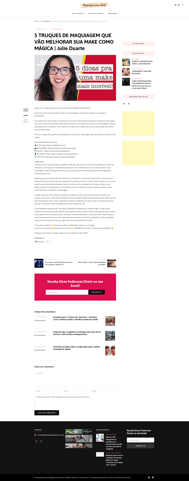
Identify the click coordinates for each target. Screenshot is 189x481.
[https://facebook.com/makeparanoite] (124, 104)
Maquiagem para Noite (56, 477)
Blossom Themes (107, 477)
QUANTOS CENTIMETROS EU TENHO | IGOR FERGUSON (142, 62)
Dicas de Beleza (78, 13)
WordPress (127, 477)
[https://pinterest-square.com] (129, 104)
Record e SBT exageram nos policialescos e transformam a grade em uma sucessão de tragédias (114, 443)
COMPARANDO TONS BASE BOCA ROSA (141, 72)
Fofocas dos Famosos (96, 13)
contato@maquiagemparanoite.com (50, 435)
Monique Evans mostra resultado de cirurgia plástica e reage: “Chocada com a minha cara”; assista (114, 460)
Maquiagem (112, 13)
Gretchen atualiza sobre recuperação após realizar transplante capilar (76, 347)
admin (26, 115)
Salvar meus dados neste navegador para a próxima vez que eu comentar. (63, 397)
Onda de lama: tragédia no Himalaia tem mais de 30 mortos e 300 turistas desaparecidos (77, 333)
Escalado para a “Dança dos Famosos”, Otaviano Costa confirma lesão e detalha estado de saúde (75, 318)
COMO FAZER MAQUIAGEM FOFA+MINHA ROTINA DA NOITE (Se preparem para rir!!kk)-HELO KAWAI (141, 84)
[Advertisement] (138, 123)
